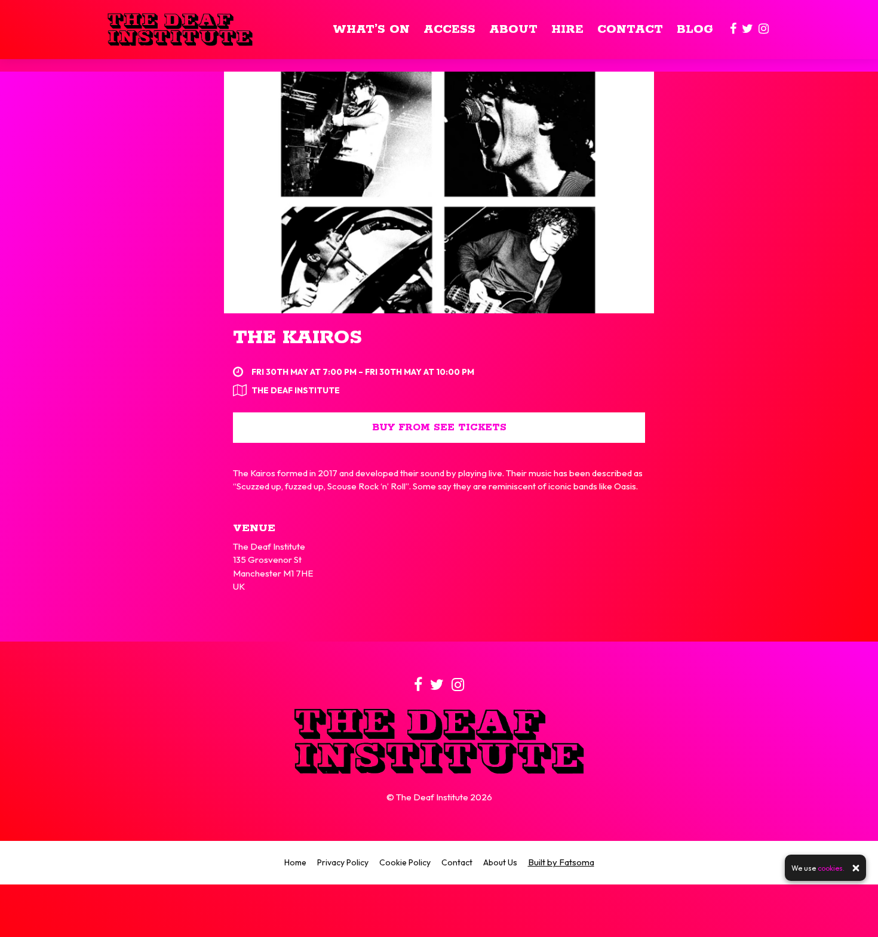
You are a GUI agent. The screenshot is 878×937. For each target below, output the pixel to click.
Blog (695, 29)
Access (449, 29)
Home (295, 862)
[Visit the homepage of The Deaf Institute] (180, 29)
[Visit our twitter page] (747, 29)
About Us (500, 862)
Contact (630, 29)
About (513, 29)
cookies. (831, 868)
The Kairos (297, 338)
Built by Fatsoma (561, 862)
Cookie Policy (405, 862)
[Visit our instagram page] (763, 29)
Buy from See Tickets (439, 427)
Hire (567, 29)
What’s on (371, 29)
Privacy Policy (343, 862)
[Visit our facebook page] (733, 29)
